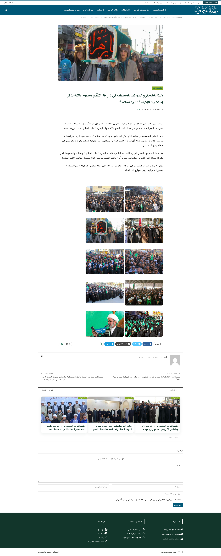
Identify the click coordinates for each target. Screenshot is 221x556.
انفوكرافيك (160, 3)
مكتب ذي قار (157, 88)
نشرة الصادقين (196, 3)
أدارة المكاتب (125, 10)
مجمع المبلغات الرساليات (132, 537)
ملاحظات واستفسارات (97, 541)
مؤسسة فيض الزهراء (135, 533)
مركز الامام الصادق (135, 529)
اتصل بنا (145, 3)
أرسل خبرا (103, 537)
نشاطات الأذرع (88, 10)
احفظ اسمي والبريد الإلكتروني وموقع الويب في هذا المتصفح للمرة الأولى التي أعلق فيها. (147, 500)
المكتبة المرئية (184, 3)
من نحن (101, 529)
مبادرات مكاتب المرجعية (72, 10)
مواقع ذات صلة (171, 3)
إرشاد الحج (100, 10)
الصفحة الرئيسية (158, 10)
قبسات (152, 3)
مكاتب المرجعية (112, 10)
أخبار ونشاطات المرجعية (141, 10)
